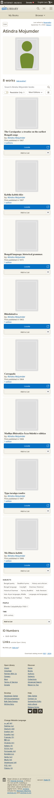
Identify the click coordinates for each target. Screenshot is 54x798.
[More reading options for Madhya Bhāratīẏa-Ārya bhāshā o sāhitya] (48, 451)
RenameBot (47, 22)
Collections (32, 679)
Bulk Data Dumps (11, 701)
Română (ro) (9, 754)
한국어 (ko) (8, 748)
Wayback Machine (24, 791)
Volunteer (8, 671)
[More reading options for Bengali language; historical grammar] (48, 272)
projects (26, 789)
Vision (6, 668)
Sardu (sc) (8, 757)
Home (30, 668)
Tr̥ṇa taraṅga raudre (14, 493)
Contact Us (32, 699)
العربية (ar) (8, 723)
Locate (27, 147)
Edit (5, 24)
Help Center (32, 696)
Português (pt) (10, 751)
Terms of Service (11, 682)
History (48, 25)
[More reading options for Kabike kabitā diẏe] (48, 212)
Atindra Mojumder (16, 137)
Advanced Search (35, 682)
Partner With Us (10, 674)
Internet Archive (16, 781)
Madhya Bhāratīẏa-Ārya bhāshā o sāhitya (25, 433)
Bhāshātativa (11, 314)
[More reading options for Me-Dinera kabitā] (48, 570)
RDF (44, 653)
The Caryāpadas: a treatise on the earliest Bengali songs (25, 133)
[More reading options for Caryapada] (48, 391)
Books (30, 671)
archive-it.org (25, 793)
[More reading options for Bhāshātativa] (48, 331)
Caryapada (9, 373)
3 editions (8, 143)
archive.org (11, 793)
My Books (13, 15)
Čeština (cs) (9, 726)
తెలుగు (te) (8, 760)
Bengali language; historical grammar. (23, 254)
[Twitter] (35, 711)
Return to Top (33, 685)
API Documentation (11, 699)
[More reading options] (49, 621)
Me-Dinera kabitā (13, 552)
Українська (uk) (10, 762)
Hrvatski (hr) (9, 743)
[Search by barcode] (44, 8)
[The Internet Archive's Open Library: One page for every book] (12, 8)
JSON (49, 653)
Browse (39, 15)
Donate (30, 2)
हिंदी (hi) (7, 740)
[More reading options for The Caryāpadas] (48, 152)
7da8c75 (47, 780)
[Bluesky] (30, 711)
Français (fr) (9, 737)
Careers (7, 676)
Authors (31, 674)
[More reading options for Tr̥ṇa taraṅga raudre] (48, 511)
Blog (6, 679)
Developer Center (11, 696)
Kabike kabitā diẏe (13, 194)
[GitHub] (40, 711)
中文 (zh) (7, 765)
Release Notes (33, 707)
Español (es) (9, 734)
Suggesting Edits (34, 701)
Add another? (21, 81)
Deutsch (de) (9, 729)
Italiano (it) (8, 746)
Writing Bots (9, 704)
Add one (15, 648)
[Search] (38, 8)
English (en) (9, 732)
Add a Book (32, 704)
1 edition (8, 202)
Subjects (31, 676)
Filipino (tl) (8, 768)
